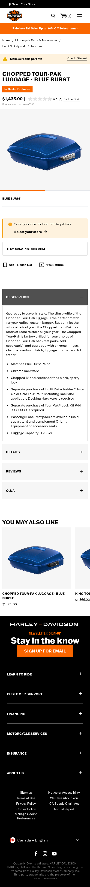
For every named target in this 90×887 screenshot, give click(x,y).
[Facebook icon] (36, 853)
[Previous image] (9, 150)
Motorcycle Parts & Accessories (36, 40)
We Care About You (64, 798)
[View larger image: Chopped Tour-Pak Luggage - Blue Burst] (45, 149)
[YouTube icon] (54, 853)
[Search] (53, 15)
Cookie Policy (26, 809)
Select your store (28, 232)
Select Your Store (23, 4)
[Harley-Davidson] (45, 624)
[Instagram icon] (45, 853)
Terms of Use (26, 798)
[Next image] (80, 150)
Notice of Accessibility (64, 792)
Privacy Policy (26, 803)
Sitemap (26, 792)
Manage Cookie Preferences (26, 816)
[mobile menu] (78, 15)
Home (6, 40)
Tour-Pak (36, 46)
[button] (45, 99)
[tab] (22, 190)
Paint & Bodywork (14, 46)
